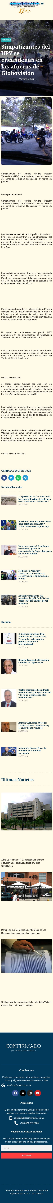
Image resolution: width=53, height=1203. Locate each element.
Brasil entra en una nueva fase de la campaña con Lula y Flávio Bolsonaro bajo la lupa (34, 524)
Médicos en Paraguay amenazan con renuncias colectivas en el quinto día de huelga (33, 574)
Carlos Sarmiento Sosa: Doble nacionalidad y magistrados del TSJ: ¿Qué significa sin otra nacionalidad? (34, 693)
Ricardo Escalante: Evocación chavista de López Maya (33, 661)
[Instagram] (30, 1093)
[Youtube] (37, 1093)
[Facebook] (15, 1093)
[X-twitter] (23, 1093)
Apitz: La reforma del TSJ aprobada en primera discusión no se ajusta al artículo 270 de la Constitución (22, 863)
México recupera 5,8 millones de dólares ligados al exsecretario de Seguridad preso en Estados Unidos (35, 550)
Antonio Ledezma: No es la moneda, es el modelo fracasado (32, 751)
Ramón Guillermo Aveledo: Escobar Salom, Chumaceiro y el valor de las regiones (33, 725)
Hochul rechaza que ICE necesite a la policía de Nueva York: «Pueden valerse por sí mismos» (33, 599)
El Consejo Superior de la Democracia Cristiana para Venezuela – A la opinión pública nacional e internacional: (32, 639)
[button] (42, 3)
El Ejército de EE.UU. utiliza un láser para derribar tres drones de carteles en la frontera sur (34, 499)
